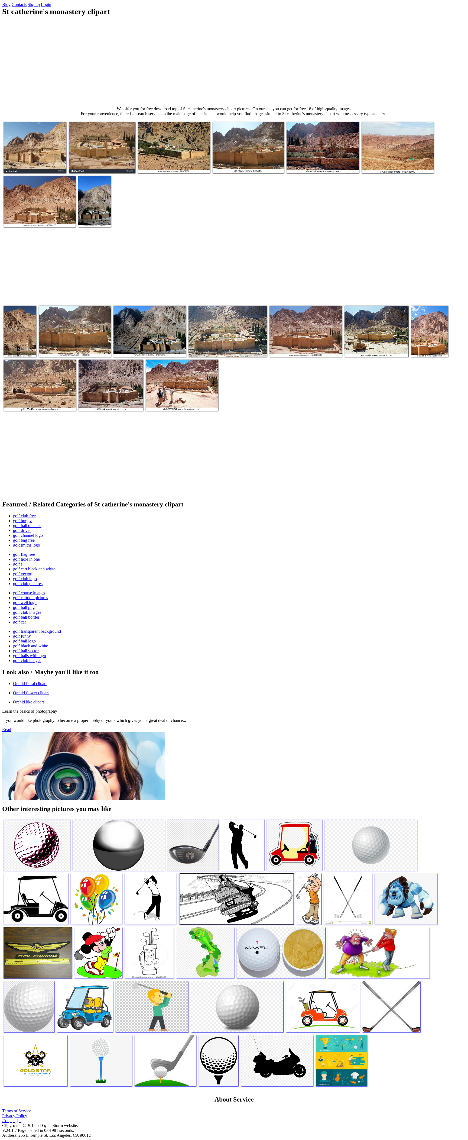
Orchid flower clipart (31, 692)
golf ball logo (24, 641)
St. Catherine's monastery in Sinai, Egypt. (222, 349)
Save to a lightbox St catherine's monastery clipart (29, 163)
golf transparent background (37, 631)
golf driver (22, 530)
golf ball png (24, 607)
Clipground (27, 1123)
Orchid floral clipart (30, 683)
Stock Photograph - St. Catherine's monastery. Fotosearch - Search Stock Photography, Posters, (317, 161)
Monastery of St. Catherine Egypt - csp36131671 (426, 345)
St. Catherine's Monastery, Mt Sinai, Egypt (172, 166)
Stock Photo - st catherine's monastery (392, 166)
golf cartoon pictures (30, 597)
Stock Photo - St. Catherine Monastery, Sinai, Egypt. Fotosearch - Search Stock (110, 401)
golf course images (29, 592)
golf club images (27, 612)
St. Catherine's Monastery (59, 349)
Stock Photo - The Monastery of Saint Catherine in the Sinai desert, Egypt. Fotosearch (34, 399)
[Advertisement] (234, 61)
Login (46, 4)
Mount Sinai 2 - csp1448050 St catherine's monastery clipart (18, 342)
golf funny (22, 636)
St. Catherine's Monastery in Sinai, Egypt (37, 220)
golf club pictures (28, 583)
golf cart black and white (34, 569)
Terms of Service (16, 1111)
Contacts (19, 4)
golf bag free (24, 540)
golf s (17, 564)
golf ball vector (26, 650)
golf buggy (22, 520)
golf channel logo (28, 535)
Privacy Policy (14, 1115)
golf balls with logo (29, 655)
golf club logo (25, 578)
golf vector (22, 573)
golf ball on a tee (27, 525)
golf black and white (30, 646)
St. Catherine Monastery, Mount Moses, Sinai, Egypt (94, 213)
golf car (19, 622)
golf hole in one (26, 559)
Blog (6, 4)
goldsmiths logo (26, 545)
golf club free (24, 516)
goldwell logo (25, 602)
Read (6, 729)
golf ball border (26, 617)
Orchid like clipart (28, 702)
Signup (34, 4)
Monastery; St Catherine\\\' (234, 166)
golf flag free (24, 554)
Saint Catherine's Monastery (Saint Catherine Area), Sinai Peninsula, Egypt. (181, 401)
